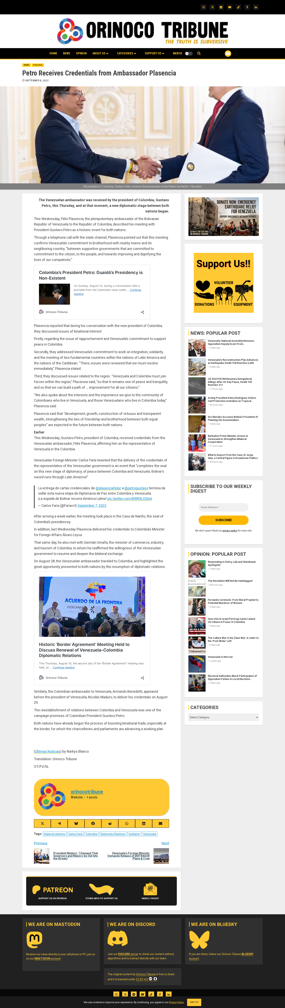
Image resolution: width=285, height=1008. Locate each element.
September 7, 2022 (92, 506)
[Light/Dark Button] (189, 53)
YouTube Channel (221, 53)
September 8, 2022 (36, 80)
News (66, 53)
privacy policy (230, 530)
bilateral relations (54, 834)
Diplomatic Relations (112, 834)
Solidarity (134, 834)
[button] (199, 53)
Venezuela (149, 834)
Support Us (153, 53)
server (128, 954)
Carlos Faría (75, 834)
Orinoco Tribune (145, 974)
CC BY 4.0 (142, 979)
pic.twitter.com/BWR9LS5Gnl (129, 499)
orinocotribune (87, 792)
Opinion (81, 53)
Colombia (91, 834)
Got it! (194, 1002)
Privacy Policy (176, 1002)
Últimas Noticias (47, 751)
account (48, 958)
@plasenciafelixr (108, 488)
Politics (37, 65)
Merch (177, 53)
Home (53, 53)
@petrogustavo (136, 488)
